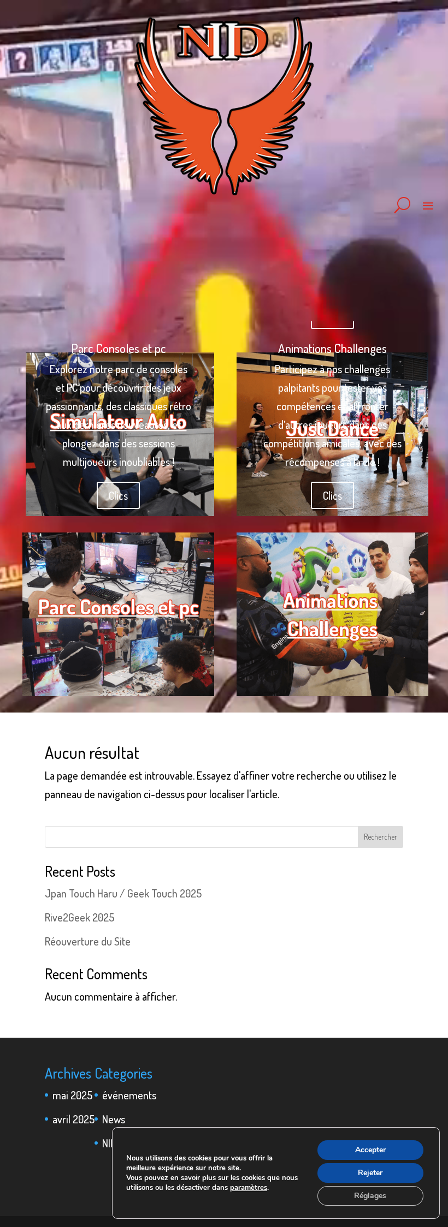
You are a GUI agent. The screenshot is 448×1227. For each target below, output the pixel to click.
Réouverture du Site (88, 941)
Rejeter (370, 1173)
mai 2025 (72, 1095)
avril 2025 (73, 1119)
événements (129, 1095)
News (113, 1119)
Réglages (370, 1195)
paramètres (248, 1188)
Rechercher (380, 836)
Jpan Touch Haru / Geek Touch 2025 (123, 893)
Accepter (370, 1150)
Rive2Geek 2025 (79, 917)
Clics (118, 495)
